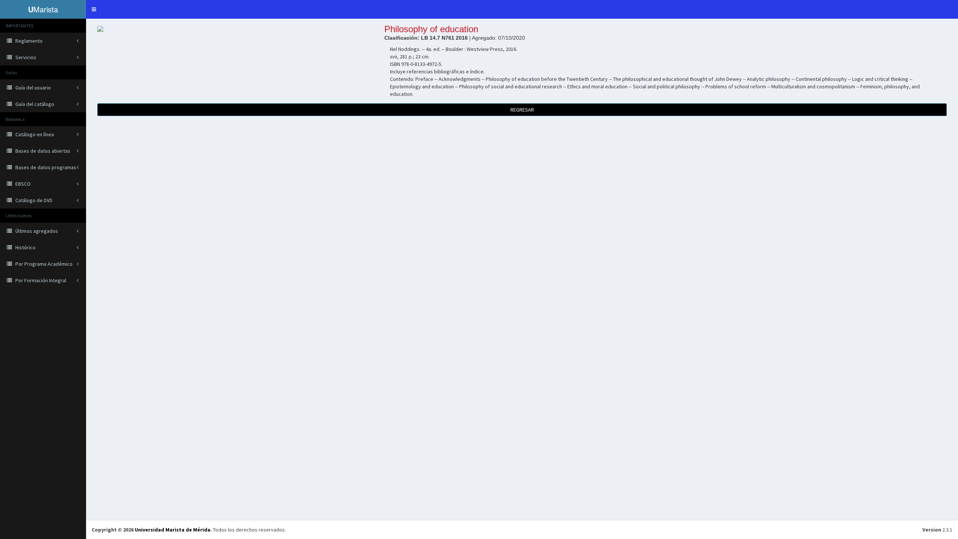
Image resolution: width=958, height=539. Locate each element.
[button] (94, 9)
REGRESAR (522, 109)
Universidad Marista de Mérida (172, 529)
